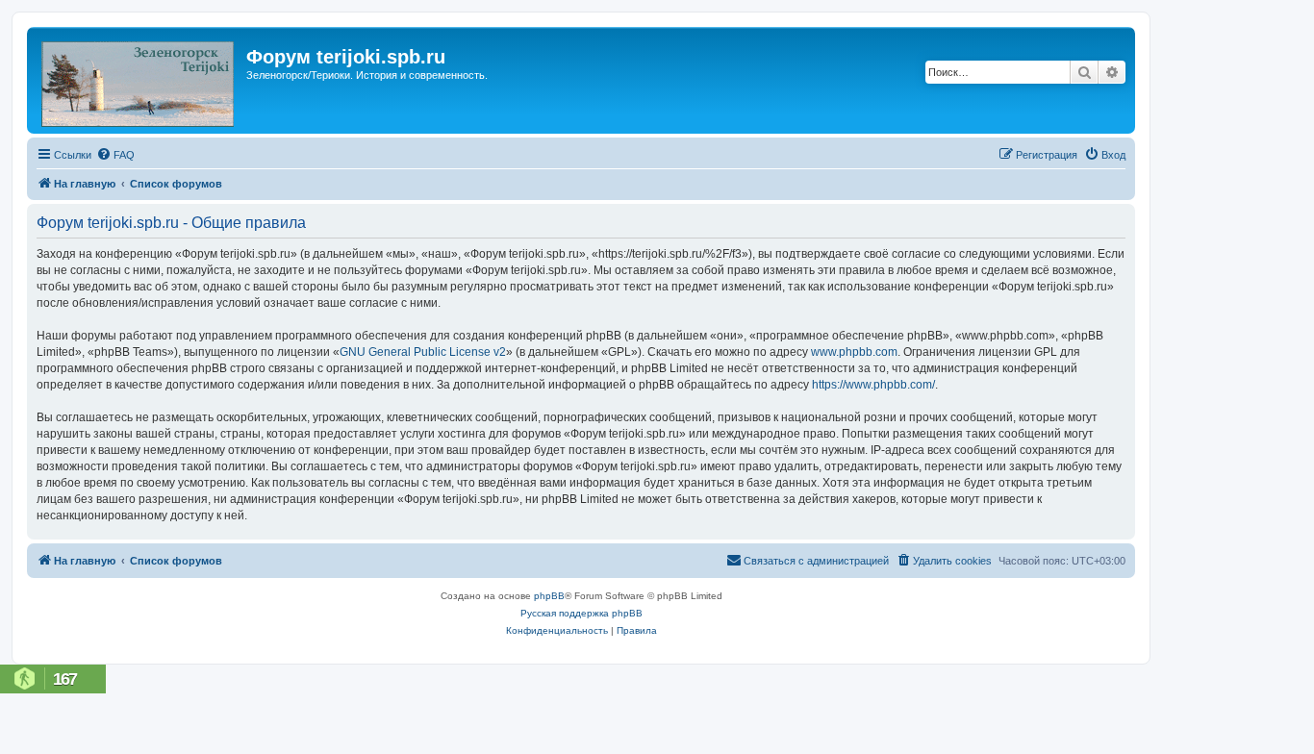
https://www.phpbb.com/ (873, 384)
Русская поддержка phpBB (581, 613)
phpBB (549, 596)
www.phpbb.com (854, 352)
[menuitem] (115, 154)
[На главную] (139, 80)
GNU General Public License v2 (423, 352)
